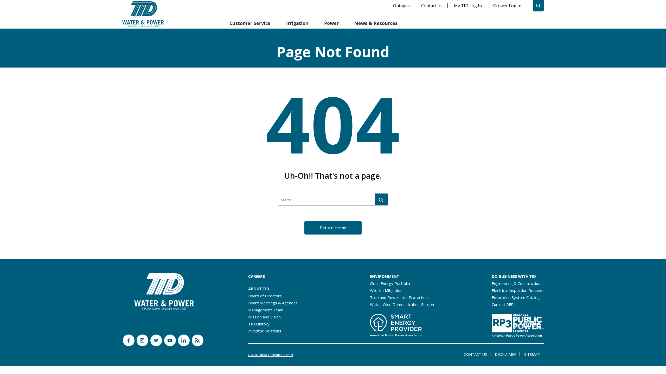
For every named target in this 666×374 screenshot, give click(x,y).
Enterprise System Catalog (516, 297)
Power (331, 23)
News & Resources (376, 23)
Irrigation (297, 23)
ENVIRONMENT (384, 276)
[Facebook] (129, 340)
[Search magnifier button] (381, 199)
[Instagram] (142, 340)
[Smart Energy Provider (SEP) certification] (396, 323)
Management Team (265, 309)
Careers (256, 276)
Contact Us (432, 6)
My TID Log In (468, 6)
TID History (259, 323)
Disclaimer (505, 354)
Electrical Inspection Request (518, 290)
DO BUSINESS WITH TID (514, 276)
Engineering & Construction (516, 283)
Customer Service (250, 23)
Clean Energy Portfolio (390, 283)
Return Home (333, 228)
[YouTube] (170, 340)
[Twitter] (156, 340)
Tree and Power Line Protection (399, 297)
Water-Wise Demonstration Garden (402, 304)
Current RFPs (504, 304)
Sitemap (532, 354)
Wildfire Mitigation (386, 290)
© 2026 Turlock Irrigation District (270, 355)
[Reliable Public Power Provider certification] (518, 323)
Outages (401, 6)
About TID (258, 288)
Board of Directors (265, 295)
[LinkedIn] (184, 340)
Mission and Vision (264, 316)
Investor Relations (264, 330)
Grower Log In (507, 6)
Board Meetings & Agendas (273, 302)
